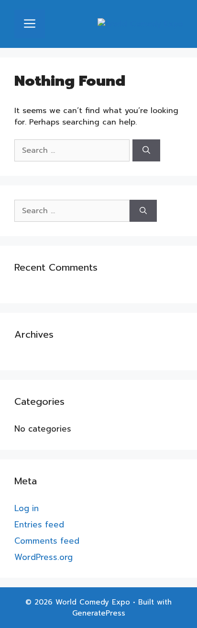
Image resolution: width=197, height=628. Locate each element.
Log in (26, 508)
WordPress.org (43, 557)
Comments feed (46, 541)
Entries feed (39, 524)
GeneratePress (98, 613)
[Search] (146, 150)
